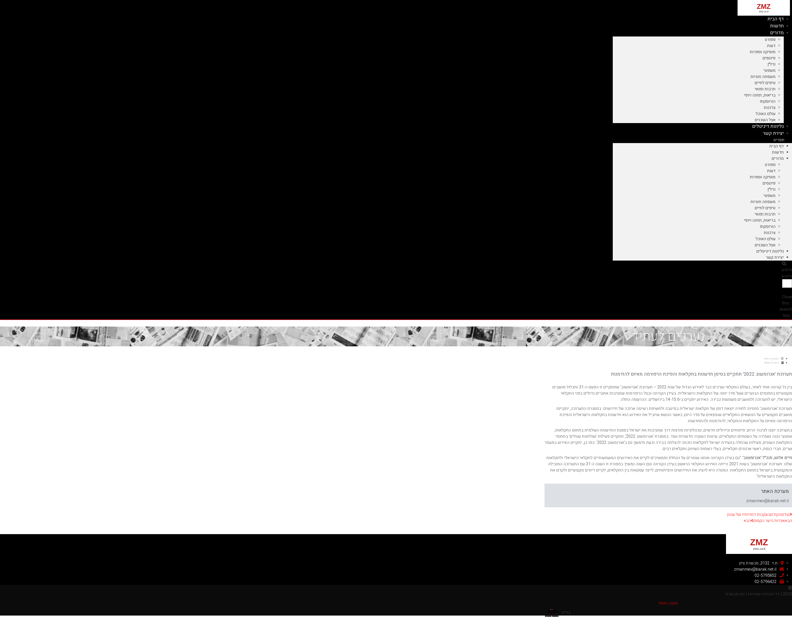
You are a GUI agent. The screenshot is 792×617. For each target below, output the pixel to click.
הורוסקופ (768, 101)
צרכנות (770, 107)
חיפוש (786, 276)
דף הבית (775, 19)
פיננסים (769, 58)
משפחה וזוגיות (763, 77)
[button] (702, 140)
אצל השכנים (765, 120)
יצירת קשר (773, 133)
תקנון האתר (668, 603)
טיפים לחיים (765, 83)
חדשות (777, 26)
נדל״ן (771, 64)
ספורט (770, 39)
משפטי (770, 70)
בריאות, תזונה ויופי (760, 95)
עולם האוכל (766, 114)
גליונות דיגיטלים (768, 126)
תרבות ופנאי (765, 89)
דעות (771, 46)
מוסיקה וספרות (763, 52)
